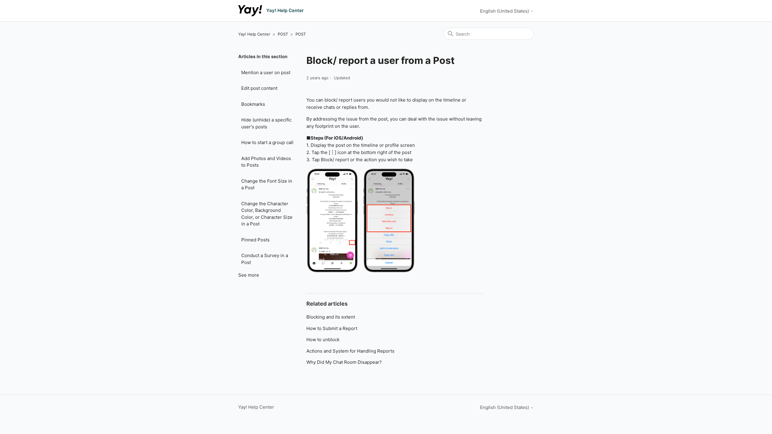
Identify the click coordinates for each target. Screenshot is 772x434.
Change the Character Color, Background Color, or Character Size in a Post (267, 214)
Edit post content (259, 88)
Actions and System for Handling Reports (350, 351)
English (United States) (505, 11)
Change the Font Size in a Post (266, 184)
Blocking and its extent (330, 317)
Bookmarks (253, 104)
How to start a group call (267, 142)
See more (248, 275)
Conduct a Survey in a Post (264, 259)
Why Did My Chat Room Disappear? (344, 362)
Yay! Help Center (254, 34)
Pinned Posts (255, 240)
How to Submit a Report (331, 328)
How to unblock (323, 339)
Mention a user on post (265, 72)
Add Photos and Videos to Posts (266, 162)
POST (283, 34)
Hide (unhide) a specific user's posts (266, 123)
